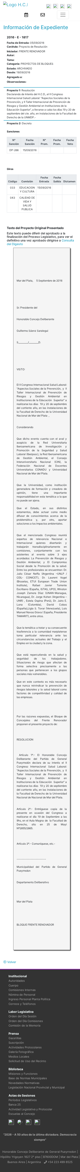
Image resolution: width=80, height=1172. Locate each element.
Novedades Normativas (24, 1083)
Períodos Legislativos (23, 1100)
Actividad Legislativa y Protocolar (30, 1109)
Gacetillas (15, 1038)
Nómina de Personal (22, 994)
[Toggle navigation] (63, 14)
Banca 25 (15, 1104)
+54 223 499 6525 (60, 1162)
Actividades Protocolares (25, 1047)
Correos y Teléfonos (22, 1004)
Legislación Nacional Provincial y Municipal (37, 1087)
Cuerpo (13, 985)
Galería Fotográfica (21, 1052)
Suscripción (16, 1042)
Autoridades (17, 980)
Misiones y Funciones (23, 1073)
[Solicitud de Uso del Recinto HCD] (26, 14)
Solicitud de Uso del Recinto (27, 1061)
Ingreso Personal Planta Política (29, 999)
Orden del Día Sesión (22, 1016)
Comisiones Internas (22, 990)
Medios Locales (19, 1056)
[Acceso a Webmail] (43, 14)
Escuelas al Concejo (22, 1113)
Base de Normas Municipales (28, 1078)
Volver (11, 962)
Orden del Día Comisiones (26, 1021)
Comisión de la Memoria (24, 1025)
